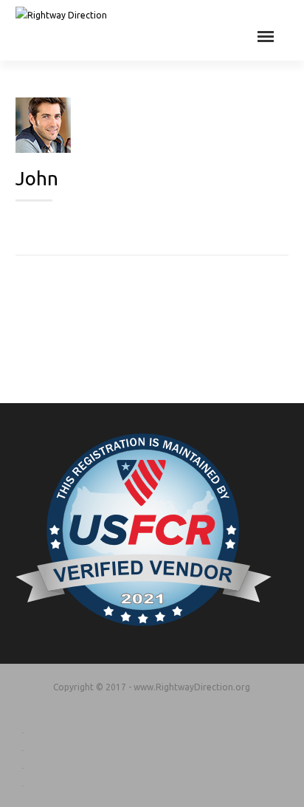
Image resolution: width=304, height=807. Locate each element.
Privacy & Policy (151, 765)
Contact (152, 783)
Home (152, 712)
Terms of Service (152, 747)
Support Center (152, 730)
